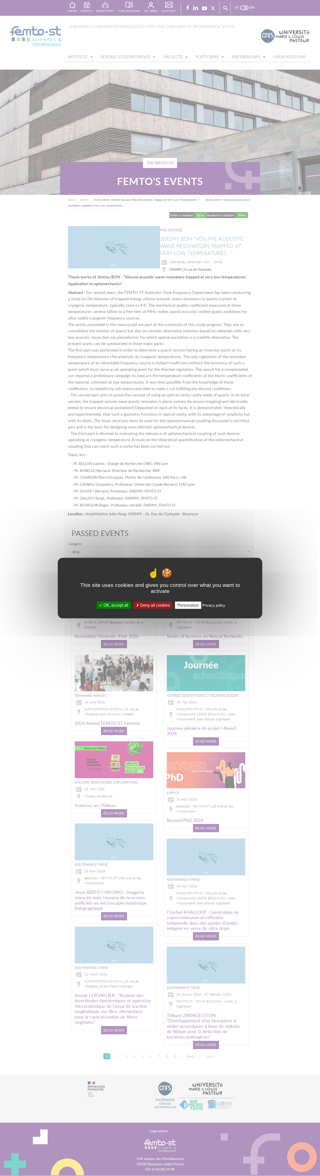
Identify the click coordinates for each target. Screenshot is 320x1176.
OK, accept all (115, 605)
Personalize (188, 605)
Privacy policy (213, 605)
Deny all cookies (154, 605)
